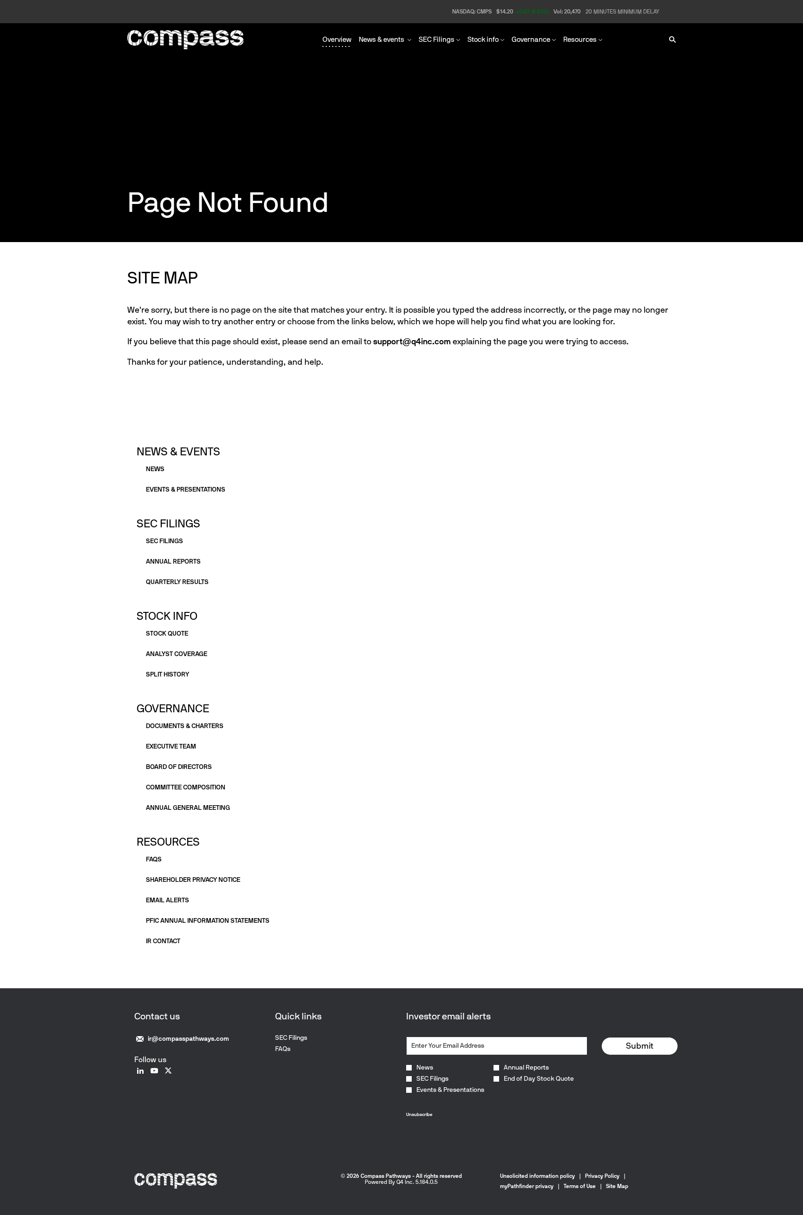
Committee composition (185, 787)
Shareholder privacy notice (193, 880)
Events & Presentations (450, 1090)
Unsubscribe (419, 1114)
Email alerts (167, 900)
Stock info (167, 616)
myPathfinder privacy (526, 1186)
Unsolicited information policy (537, 1176)
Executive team (171, 746)
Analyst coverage (176, 654)
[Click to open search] (670, 39)
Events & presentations (185, 489)
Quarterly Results (177, 582)
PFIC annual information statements (208, 921)
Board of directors (179, 767)
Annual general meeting (188, 808)
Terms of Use (580, 1186)
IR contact (163, 941)
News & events (178, 451)
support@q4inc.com (412, 341)
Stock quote (167, 633)
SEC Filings (168, 523)
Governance (173, 708)
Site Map (617, 1186)
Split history (167, 674)
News (155, 469)
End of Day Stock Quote (539, 1079)
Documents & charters (185, 726)
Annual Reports (526, 1067)
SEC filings (164, 541)
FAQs (154, 859)
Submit (639, 1046)
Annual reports (173, 561)
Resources (168, 841)
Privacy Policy (602, 1176)
